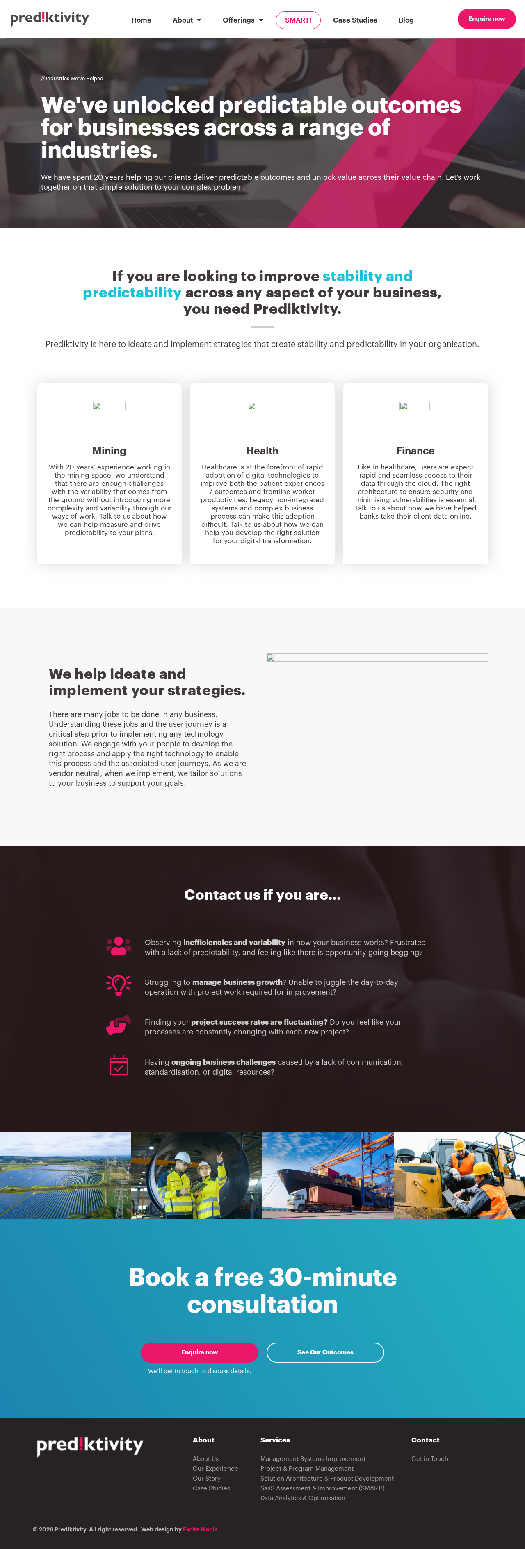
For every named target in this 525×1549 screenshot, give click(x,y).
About (183, 20)
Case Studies (355, 20)
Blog (406, 20)
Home (141, 20)
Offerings (239, 20)
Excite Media (200, 1529)
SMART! (298, 20)
